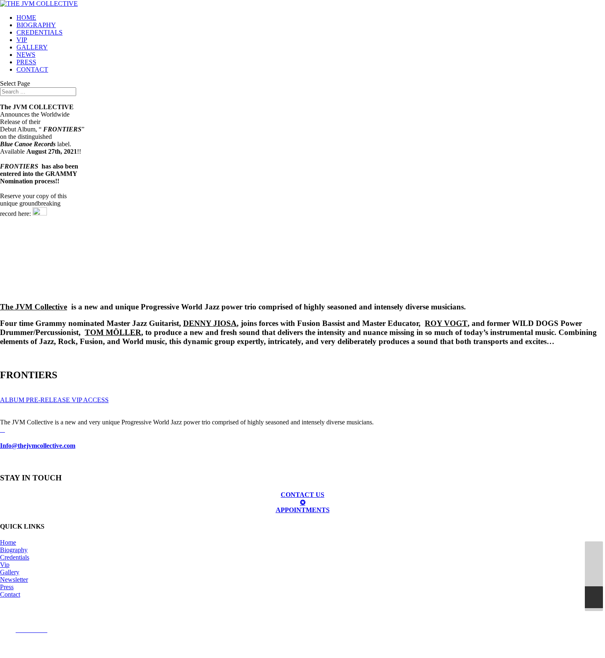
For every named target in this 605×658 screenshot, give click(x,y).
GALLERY (32, 47)
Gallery (9, 572)
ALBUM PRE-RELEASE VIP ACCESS (54, 399)
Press (7, 586)
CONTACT (32, 69)
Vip (4, 564)
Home (8, 542)
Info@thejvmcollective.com (37, 445)
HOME (26, 17)
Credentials (14, 557)
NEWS (25, 54)
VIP (21, 39)
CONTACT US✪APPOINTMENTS (303, 502)
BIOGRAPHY (36, 24)
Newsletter (14, 579)
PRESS (26, 62)
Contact (10, 594)
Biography (14, 549)
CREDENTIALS (39, 32)
